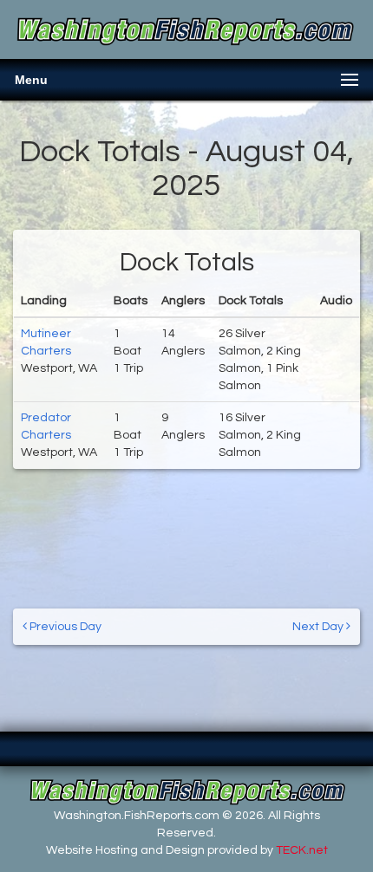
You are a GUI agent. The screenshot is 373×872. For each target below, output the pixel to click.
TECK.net (302, 850)
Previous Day (64, 627)
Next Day (319, 627)
